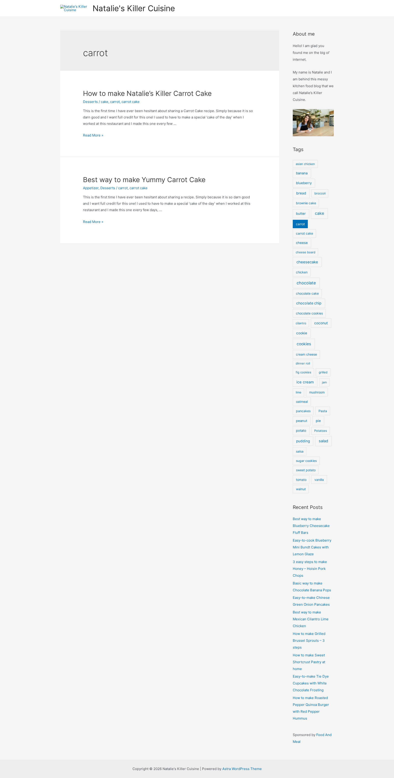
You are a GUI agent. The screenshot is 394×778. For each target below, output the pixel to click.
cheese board (305, 252)
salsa (299, 451)
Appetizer (90, 188)
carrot (115, 102)
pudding (303, 441)
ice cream (305, 382)
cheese (302, 243)
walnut (301, 489)
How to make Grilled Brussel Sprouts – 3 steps (309, 640)
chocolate (306, 282)
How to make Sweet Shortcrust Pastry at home (309, 662)
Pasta (323, 411)
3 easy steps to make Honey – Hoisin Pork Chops (310, 569)
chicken (302, 272)
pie (318, 421)
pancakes (303, 411)
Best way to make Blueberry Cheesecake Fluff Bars (311, 526)
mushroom (317, 392)
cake (104, 102)
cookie (301, 333)
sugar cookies (306, 461)
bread (301, 193)
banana (302, 173)
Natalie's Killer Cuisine (134, 8)
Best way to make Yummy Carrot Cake (144, 180)
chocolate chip (308, 303)
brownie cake (306, 203)
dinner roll (303, 363)
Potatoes (320, 430)
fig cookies (303, 372)
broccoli (320, 193)
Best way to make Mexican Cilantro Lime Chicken (311, 619)
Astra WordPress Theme (242, 769)
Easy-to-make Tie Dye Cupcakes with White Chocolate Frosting (311, 683)
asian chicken (305, 164)
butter (301, 214)
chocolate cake (307, 293)
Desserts (90, 102)
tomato (301, 480)
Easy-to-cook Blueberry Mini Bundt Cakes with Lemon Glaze (312, 547)
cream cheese (306, 354)
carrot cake (131, 102)
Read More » (93, 135)
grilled (323, 372)
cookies (304, 343)
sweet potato (306, 470)
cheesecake (307, 262)
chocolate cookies (309, 313)
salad (323, 441)
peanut (301, 421)
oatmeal (302, 401)
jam (324, 382)
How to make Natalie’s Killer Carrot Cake (147, 93)
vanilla (319, 480)
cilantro (301, 323)
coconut (321, 323)
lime (298, 392)
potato (301, 431)
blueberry (304, 183)
